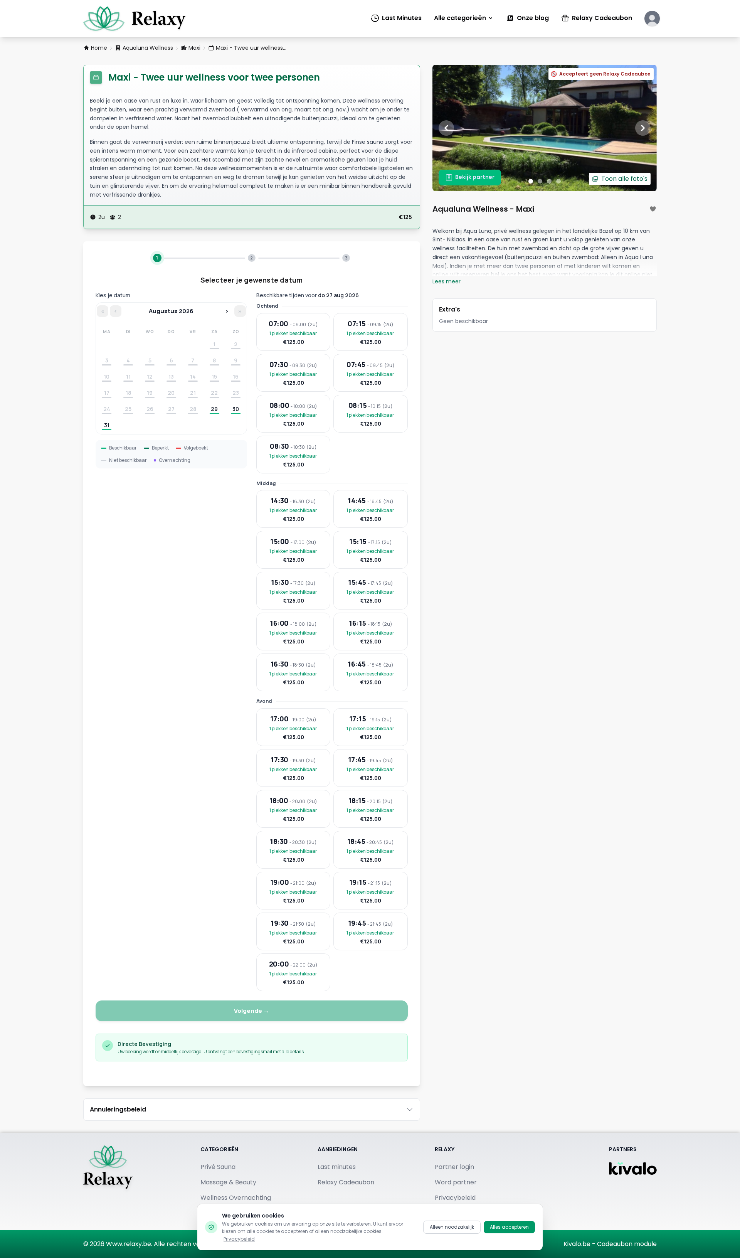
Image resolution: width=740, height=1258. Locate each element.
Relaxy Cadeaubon (602, 17)
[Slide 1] (530, 181)
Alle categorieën (460, 17)
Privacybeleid (239, 1239)
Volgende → (251, 1011)
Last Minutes (402, 17)
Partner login (454, 1166)
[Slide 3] (549, 181)
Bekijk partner (474, 177)
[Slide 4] (558, 181)
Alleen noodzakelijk (452, 1227)
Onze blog (533, 17)
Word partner (456, 1182)
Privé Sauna (217, 1166)
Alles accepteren (509, 1227)
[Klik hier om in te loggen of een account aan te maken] (652, 18)
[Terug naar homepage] (108, 1181)
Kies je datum (113, 295)
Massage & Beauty (228, 1182)
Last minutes (337, 1166)
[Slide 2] (540, 181)
